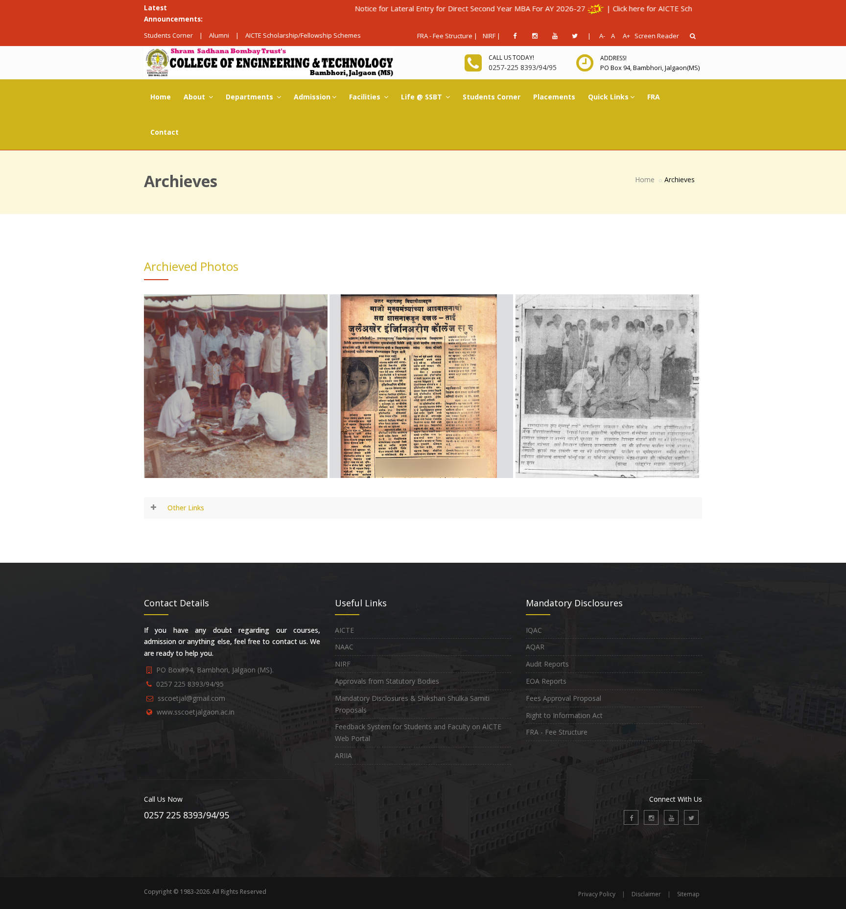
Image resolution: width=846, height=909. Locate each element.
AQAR (535, 646)
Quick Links (608, 96)
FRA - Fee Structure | (447, 35)
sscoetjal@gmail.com (191, 698)
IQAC (534, 630)
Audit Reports (547, 664)
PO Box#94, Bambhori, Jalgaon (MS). (215, 669)
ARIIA (343, 755)
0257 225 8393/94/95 (190, 684)
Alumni (219, 35)
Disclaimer (646, 894)
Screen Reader (656, 35)
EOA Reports (546, 681)
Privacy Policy (596, 894)
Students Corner (168, 35)
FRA (653, 96)
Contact (164, 132)
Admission (312, 96)
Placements (554, 96)
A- (600, 35)
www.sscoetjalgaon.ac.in (196, 712)
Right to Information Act (564, 715)
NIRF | (491, 35)
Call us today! (511, 57)
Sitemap (688, 894)
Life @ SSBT (422, 96)
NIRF (343, 664)
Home (160, 96)
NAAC (344, 646)
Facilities (365, 96)
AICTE (344, 630)
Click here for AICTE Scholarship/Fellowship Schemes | (664, 8)
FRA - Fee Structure (557, 732)
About (195, 96)
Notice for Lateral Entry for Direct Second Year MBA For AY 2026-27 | (434, 8)
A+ (624, 35)
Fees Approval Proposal (563, 698)
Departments (250, 96)
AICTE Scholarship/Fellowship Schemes (303, 35)
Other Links (185, 507)
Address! (613, 58)
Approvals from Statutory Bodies (387, 681)
